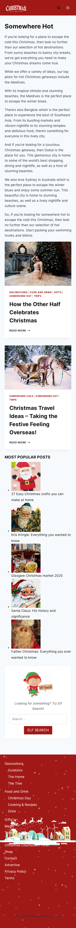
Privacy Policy (15, 871)
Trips (38, 295)
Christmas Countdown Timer (27, 845)
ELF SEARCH (38, 730)
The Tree (15, 783)
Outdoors (15, 770)
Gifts (57, 292)
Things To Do (15, 833)
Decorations (18, 292)
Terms (9, 878)
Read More (19, 330)
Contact (11, 858)
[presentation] (38, 264)
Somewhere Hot (20, 295)
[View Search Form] (58, 7)
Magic (9, 826)
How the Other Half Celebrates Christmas (34, 312)
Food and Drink (41, 292)
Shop (9, 852)
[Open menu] (67, 8)
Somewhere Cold (21, 396)
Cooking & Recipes (22, 805)
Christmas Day (19, 798)
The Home (16, 777)
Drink (12, 811)
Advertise (12, 865)
